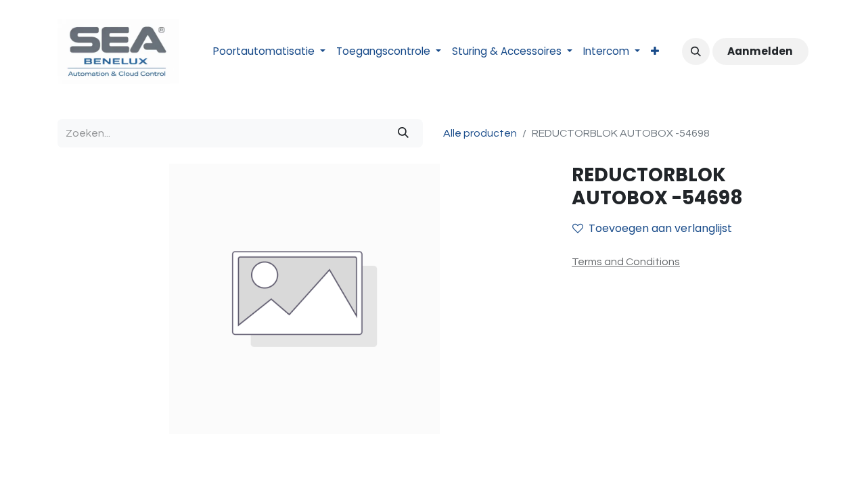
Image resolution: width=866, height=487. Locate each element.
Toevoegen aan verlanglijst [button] (660, 228)
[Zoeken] (403, 133)
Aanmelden (760, 51)
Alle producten (480, 133)
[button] (695, 51)
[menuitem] (269, 52)
